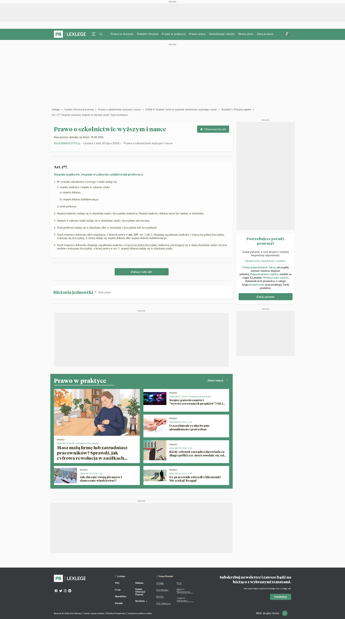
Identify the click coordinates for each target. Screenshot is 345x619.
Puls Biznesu (162, 589)
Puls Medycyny (163, 603)
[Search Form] (101, 34)
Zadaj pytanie (265, 296)
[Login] (287, 33)
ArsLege (160, 583)
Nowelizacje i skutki (221, 33)
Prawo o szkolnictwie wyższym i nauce (119, 109)
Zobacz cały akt (141, 271)
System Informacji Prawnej (140, 592)
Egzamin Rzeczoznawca (183, 590)
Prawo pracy (197, 33)
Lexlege (56, 109)
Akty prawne (265, 33)
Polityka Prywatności (116, 613)
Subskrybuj (280, 596)
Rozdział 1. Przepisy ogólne (236, 109)
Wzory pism (245, 33)
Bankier (160, 596)
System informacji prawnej (79, 109)
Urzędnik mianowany (182, 599)
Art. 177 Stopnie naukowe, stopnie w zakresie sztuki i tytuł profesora (90, 114)
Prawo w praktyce (173, 33)
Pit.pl (179, 583)
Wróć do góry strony (267, 613)
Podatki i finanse (147, 33)
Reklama (139, 583)
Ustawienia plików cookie (140, 613)
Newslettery (120, 596)
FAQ (117, 583)
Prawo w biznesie (122, 33)
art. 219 (133, 234)
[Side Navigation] (93, 34)
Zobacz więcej (215, 380)
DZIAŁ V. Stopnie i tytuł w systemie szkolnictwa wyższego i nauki (181, 109)
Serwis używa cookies (94, 613)
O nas (118, 589)
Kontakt (119, 603)
